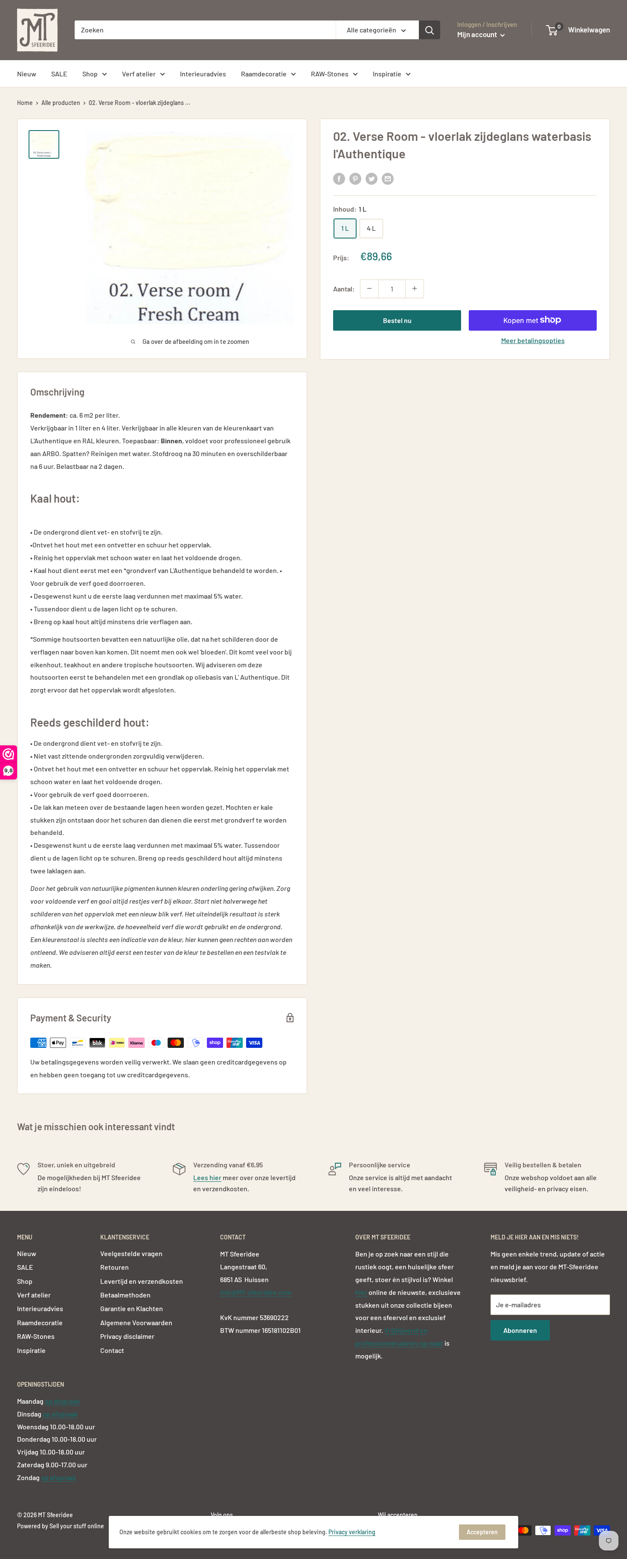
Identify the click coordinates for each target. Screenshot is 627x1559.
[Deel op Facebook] (339, 178)
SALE (59, 74)
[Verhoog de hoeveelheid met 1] (415, 288)
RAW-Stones (329, 74)
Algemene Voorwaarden (136, 1322)
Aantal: (344, 288)
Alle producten (60, 102)
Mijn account (477, 34)
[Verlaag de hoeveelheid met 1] (369, 288)
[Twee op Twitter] (371, 178)
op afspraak (62, 1401)
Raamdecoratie (264, 74)
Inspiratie (387, 74)
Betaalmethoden (125, 1295)
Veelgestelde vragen (131, 1253)
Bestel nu (397, 320)
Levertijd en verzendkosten (141, 1281)
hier (362, 1292)
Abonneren (520, 1330)
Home (25, 102)
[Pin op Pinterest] (355, 178)
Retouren (114, 1267)
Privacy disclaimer (127, 1336)
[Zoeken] (429, 29)
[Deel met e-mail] (388, 178)
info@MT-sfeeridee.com (255, 1292)
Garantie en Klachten (131, 1308)
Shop (90, 74)
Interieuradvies (203, 74)
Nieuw (26, 74)
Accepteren (482, 1532)
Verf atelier (139, 74)
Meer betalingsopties (533, 340)
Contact (112, 1350)
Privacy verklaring (351, 1532)
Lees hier (207, 1177)
